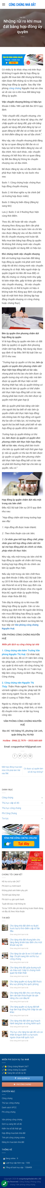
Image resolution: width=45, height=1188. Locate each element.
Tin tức (23, 17)
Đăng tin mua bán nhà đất (13, 1142)
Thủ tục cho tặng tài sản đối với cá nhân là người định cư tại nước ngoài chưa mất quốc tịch (26, 1035)
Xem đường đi (23, 1078)
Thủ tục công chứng (11, 808)
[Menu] (4, 4)
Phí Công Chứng (9, 813)
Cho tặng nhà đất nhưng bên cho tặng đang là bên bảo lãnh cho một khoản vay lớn (26, 942)
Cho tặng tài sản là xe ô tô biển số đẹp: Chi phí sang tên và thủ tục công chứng (26, 956)
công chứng (15, 88)
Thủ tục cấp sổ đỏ (10, 803)
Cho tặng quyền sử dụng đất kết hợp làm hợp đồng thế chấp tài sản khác (26, 1009)
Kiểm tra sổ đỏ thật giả (12, 1128)
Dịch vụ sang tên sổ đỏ (12, 1124)
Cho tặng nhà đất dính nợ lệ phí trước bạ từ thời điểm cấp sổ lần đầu (25, 928)
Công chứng (7, 797)
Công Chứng (24, 1182)
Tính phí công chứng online (13, 1137)
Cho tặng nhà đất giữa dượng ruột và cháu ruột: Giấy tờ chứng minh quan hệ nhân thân (25, 970)
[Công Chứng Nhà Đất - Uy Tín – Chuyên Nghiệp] (22, 4)
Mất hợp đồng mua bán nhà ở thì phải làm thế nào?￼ (12, 770)
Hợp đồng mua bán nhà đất (13, 1133)
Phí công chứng (23, 1084)
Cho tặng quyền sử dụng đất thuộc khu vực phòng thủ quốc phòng (26, 982)
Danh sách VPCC (9, 1107)
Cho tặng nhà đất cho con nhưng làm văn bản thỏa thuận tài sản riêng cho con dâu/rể (25, 995)
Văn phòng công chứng (12, 1119)
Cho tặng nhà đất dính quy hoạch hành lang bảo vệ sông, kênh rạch (25, 1022)
